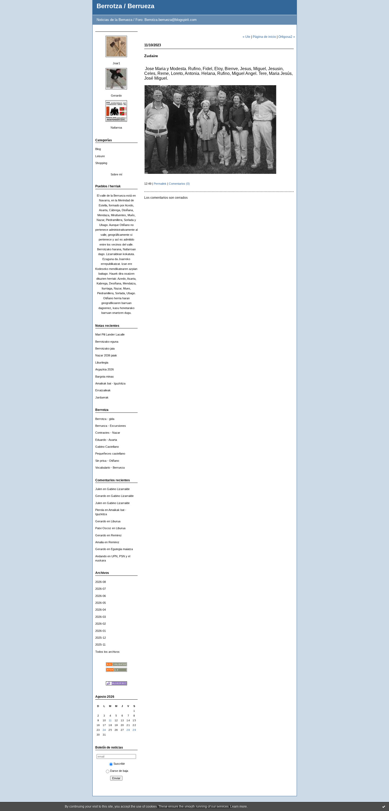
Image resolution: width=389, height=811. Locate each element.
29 (134, 729)
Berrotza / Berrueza (125, 6)
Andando (101, 556)
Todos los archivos (107, 651)
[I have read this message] (384, 806)
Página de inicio (264, 36)
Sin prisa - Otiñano (107, 460)
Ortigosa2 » (286, 36)
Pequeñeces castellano (110, 453)
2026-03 (100, 616)
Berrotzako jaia (105, 348)
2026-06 (100, 595)
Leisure (100, 156)
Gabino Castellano (107, 446)
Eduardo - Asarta (106, 439)
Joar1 (116, 63)
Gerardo (116, 95)
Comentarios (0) (179, 183)
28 (128, 729)
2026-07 (100, 588)
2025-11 (100, 644)
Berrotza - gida (104, 418)
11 (110, 720)
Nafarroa (116, 127)
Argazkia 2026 (104, 369)
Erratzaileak (103, 390)
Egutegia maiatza (122, 549)
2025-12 (100, 637)
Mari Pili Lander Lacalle (110, 334)
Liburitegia (101, 362)
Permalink (160, 183)
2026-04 (100, 609)
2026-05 (100, 602)
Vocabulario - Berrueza (110, 467)
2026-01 (100, 630)
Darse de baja (119, 770)
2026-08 (100, 581)
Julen (98, 489)
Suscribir (119, 763)
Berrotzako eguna (106, 341)
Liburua (115, 521)
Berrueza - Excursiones (110, 425)
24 (104, 729)
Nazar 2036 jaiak (106, 355)
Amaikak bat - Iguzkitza (110, 383)
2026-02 (100, 623)
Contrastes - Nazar (107, 432)
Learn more (238, 806)
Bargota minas (104, 376)
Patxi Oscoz (103, 528)
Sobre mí (116, 174)
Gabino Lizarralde (118, 489)
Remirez (116, 535)
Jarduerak (101, 397)
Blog (98, 149)
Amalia (99, 542)
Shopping (101, 163)
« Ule (246, 36)
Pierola (99, 509)
